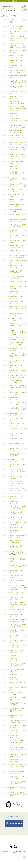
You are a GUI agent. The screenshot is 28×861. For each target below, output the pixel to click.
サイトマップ (14, 852)
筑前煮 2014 (13, 674)
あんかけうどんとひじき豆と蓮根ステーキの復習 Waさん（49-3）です (18, 108)
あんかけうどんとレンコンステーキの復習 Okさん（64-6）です (18, 120)
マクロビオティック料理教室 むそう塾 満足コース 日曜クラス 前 (18, 156)
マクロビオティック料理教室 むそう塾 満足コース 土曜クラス (18, 178)
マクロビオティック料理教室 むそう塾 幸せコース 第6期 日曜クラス (18, 355)
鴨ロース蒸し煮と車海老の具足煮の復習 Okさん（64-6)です (18, 709)
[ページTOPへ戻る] (24, 857)
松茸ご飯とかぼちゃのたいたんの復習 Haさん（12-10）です (18, 325)
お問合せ (14, 854)
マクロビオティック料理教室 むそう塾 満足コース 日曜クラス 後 (18, 149)
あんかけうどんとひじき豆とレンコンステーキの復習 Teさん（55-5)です (18, 332)
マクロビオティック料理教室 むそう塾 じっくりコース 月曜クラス (18, 742)
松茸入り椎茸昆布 (15, 493)
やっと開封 (13, 655)
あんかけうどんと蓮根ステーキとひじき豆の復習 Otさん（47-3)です (18, 552)
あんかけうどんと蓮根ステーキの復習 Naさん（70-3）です (18, 559)
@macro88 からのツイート (14, 816)
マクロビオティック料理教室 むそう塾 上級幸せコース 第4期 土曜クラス (18, 604)
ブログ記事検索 (13, 1)
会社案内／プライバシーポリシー (8, 851)
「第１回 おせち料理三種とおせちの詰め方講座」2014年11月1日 (18, 794)
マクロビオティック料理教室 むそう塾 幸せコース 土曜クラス (18, 387)
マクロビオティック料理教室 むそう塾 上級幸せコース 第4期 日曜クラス (18, 587)
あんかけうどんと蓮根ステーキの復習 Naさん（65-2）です (18, 483)
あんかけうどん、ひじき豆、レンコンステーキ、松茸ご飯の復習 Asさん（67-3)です (18, 45)
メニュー (4, 1)
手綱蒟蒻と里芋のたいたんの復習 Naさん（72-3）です (18, 308)
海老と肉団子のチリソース (16, 527)
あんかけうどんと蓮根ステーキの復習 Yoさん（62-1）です (18, 471)
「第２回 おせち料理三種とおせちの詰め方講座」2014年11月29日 (18, 38)
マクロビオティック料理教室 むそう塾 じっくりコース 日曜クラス (18, 21)
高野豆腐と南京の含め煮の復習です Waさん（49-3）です (18, 766)
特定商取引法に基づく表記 (20, 851)
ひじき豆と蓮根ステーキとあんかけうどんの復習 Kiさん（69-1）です (18, 137)
